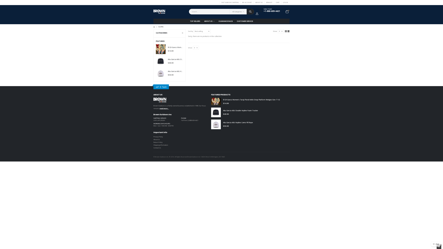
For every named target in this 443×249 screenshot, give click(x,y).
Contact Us (157, 148)
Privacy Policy (158, 137)
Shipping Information (160, 145)
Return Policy (158, 142)
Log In (285, 2)
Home (154, 26)
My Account (247, 2)
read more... (164, 108)
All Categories (237, 12)
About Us (258, 2)
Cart (277, 2)
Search (250, 11)
